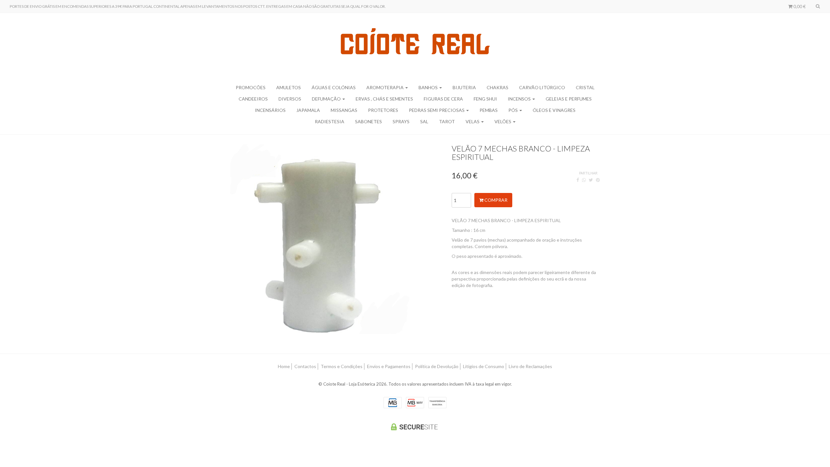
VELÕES (503, 121)
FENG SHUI (485, 99)
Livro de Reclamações (530, 366)
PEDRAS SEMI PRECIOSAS (437, 110)
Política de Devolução (436, 366)
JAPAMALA (308, 110)
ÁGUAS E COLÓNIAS (334, 87)
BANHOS (429, 87)
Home (284, 366)
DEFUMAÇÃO (327, 99)
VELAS (473, 121)
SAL (424, 121)
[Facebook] (577, 180)
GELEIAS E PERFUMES (569, 99)
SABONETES (368, 121)
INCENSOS (520, 99)
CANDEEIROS (253, 99)
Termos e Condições (341, 366)
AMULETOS (288, 87)
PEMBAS (489, 110)
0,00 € (799, 6)
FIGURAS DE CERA (443, 99)
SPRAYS (401, 121)
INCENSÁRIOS (270, 110)
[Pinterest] (598, 180)
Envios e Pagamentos (388, 366)
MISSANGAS (344, 110)
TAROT (447, 121)
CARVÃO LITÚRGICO (542, 87)
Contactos (305, 366)
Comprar (495, 200)
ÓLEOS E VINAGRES (554, 110)
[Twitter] (591, 180)
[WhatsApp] (584, 180)
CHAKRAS (497, 87)
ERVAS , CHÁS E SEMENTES (384, 99)
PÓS (513, 110)
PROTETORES (383, 110)
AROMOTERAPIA (385, 87)
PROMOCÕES (251, 87)
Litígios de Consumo (483, 366)
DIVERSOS (290, 99)
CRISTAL (585, 87)
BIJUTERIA (464, 87)
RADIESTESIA (329, 121)
